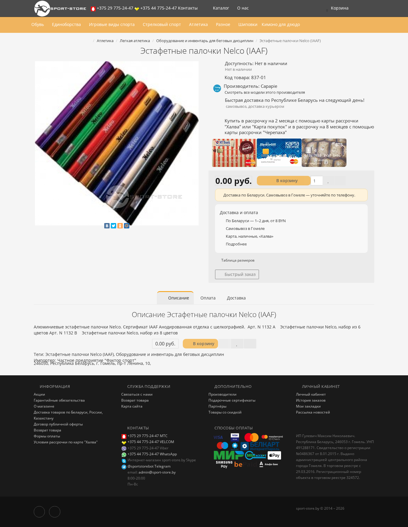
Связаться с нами (137, 394)
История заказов (311, 400)
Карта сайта (131, 406)
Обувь (38, 24)
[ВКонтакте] (107, 225)
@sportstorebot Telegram (149, 466)
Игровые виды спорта (112, 24)
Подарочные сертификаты (231, 400)
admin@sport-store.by (157, 472)
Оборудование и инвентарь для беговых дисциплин (170, 354)
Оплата (208, 298)
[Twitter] (113, 225)
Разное (223, 24)
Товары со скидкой (225, 412)
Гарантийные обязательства (59, 400)
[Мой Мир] (126, 225)
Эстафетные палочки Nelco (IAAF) (79, 354)
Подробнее (236, 244)
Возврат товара (47, 430)
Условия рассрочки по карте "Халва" (66, 442)
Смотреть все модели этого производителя (265, 92)
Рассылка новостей (313, 412)
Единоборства (67, 24)
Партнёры (217, 406)
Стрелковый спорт (162, 24)
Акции (39, 394)
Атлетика (199, 24)
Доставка (236, 298)
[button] (336, 8)
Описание (178, 298)
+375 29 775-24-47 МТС (148, 435)
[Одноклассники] (120, 225)
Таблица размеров (237, 260)
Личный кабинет (311, 394)
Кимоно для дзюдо (281, 24)
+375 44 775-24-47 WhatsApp (152, 454)
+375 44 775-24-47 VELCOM (151, 441)
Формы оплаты (47, 436)
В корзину (286, 180)
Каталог (221, 8)
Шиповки (247, 24)
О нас (243, 8)
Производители (222, 394)
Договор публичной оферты (58, 424)
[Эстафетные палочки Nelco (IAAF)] (117, 143)
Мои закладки (308, 406)
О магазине (44, 406)
